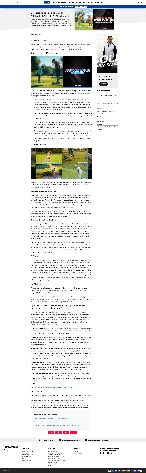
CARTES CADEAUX (26, 460)
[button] (142, 2)
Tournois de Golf (78, 453)
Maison (33, 34)
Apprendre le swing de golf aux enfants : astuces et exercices (51, 418)
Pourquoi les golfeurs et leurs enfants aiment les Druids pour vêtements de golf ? (57, 425)
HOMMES (71, 2)
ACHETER (103, 83)
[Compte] (139, 2)
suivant (90, 35)
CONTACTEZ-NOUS (52, 451)
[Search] (136, 2)
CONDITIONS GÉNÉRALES (54, 455)
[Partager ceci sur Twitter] (51, 432)
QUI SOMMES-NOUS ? (27, 456)
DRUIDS (8, 470)
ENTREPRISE (25, 458)
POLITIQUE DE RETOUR (53, 458)
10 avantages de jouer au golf (42, 421)
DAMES (78, 2)
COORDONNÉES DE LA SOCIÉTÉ (29, 451)
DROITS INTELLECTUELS (54, 462)
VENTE (47, 2)
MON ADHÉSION (25, 453)
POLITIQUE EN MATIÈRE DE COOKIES (57, 460)
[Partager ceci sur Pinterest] (66, 432)
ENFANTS (86, 2)
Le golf (39, 34)
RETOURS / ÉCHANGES (27, 455)
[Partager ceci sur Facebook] (58, 432)
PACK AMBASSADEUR (59, 2)
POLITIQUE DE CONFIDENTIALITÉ (56, 456)
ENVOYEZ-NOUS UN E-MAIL (55, 453)
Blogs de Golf (77, 451)
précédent (85, 35)
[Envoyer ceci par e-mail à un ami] (73, 432)
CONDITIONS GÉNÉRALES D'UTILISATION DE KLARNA (59, 465)
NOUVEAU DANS (96, 2)
